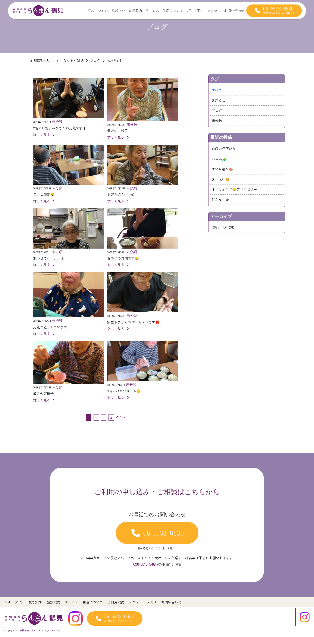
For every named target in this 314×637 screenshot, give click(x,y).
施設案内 (135, 10)
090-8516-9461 (144, 564)
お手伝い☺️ (221, 179)
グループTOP (98, 10)
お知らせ (218, 100)
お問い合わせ (234, 10)
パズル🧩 (219, 158)
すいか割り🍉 (222, 168)
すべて (217, 90)
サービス (152, 10)
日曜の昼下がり (224, 148)
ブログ (217, 110)
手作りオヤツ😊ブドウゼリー (234, 189)
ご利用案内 (195, 10)
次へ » (121, 416)
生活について (173, 10)
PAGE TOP (303, 614)
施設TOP (118, 10)
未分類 (217, 120)
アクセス (214, 10)
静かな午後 (220, 199)
